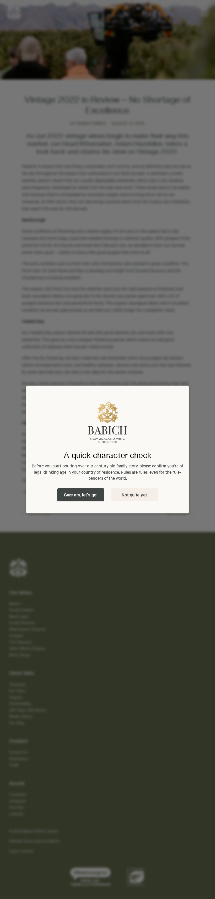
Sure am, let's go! (81, 494)
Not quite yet (134, 494)
